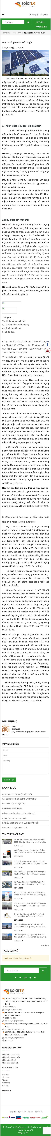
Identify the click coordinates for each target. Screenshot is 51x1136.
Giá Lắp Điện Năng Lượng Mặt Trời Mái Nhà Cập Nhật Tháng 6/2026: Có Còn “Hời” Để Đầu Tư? (30, 936)
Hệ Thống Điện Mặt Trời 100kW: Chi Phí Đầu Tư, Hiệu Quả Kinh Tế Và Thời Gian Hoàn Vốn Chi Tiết (29, 883)
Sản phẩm (6, 1077)
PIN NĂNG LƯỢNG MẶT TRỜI (14, 804)
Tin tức (5, 1080)
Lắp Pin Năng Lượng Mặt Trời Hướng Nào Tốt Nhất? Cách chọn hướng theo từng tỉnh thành (30, 873)
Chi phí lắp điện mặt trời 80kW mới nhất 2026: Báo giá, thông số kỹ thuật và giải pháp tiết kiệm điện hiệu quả (29, 841)
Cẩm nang (6, 1083)
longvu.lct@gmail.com (13, 1009)
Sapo (31, 1133)
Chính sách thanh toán (10, 1054)
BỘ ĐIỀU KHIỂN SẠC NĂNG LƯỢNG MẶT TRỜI (20, 823)
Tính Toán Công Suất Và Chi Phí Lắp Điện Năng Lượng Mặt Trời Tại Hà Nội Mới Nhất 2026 (30, 904)
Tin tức (30, 1112)
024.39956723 (10, 1007)
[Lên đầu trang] (46, 1131)
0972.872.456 (41, 27)
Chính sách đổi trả (9, 1060)
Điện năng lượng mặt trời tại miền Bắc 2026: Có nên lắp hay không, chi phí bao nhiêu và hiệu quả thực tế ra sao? (29, 925)
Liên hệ (5, 1085)
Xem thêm (45, 945)
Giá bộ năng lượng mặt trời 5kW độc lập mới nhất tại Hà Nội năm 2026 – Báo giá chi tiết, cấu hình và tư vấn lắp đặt (29, 851)
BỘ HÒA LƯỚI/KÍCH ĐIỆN (12, 808)
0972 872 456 (10, 1018)
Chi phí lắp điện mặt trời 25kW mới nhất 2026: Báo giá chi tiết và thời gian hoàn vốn (30, 862)
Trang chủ (12, 1112)
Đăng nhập (44, 14)
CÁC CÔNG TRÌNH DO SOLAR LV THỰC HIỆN (19, 799)
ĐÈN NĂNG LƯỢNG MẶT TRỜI (14, 818)
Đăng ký (35, 14)
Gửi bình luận (9, 780)
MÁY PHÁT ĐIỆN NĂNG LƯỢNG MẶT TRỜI (18, 813)
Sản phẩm (22, 1112)
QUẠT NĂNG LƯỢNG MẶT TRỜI (14, 828)
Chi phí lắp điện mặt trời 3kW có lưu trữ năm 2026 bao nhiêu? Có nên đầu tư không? (29, 915)
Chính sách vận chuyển (11, 1057)
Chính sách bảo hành (10, 1063)
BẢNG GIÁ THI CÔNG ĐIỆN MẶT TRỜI (17, 794)
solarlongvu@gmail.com (14, 1021)
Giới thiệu (5, 1074)
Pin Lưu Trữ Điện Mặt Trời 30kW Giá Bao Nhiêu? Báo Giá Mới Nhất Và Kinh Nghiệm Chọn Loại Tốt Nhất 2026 (30, 893)
